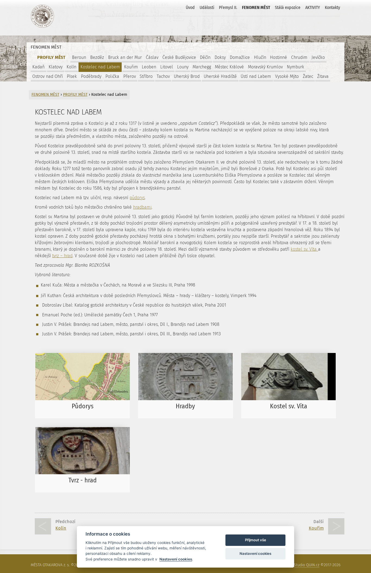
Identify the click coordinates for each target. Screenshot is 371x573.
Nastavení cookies (175, 559)
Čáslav (152, 57)
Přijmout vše (255, 540)
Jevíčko (318, 57)
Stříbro (146, 76)
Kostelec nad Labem (100, 66)
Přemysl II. (228, 7)
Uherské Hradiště (220, 76)
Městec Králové (229, 66)
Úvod (190, 7)
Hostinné (278, 57)
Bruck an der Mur (125, 57)
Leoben (149, 66)
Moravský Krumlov (265, 66)
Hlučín (260, 57)
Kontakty (332, 7)
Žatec (308, 76)
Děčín (205, 57)
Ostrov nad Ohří (47, 76)
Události (207, 7)
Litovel (166, 66)
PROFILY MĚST (51, 57)
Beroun (79, 57)
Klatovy (55, 66)
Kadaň (38, 66)
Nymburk (295, 66)
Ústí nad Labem (256, 76)
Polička (112, 76)
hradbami (142, 207)
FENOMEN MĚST (256, 7)
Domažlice (240, 57)
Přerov (129, 76)
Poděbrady (91, 76)
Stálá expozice (287, 7)
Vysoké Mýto (287, 76)
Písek (72, 76)
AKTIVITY (312, 7)
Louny (182, 66)
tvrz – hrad (62, 255)
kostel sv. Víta (304, 249)
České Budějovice (179, 57)
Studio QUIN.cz (306, 565)
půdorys (137, 197)
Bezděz (97, 57)
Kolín (71, 66)
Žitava (323, 76)
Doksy (220, 57)
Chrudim (299, 57)
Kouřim (131, 66)
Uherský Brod (187, 76)
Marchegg (202, 66)
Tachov (163, 76)
